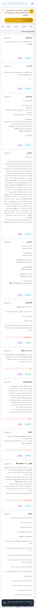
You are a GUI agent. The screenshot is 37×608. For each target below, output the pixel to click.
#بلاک (30, 27)
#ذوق (15, 27)
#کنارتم (23, 27)
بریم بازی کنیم (19, 20)
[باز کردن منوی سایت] (32, 3)
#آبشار (8, 27)
